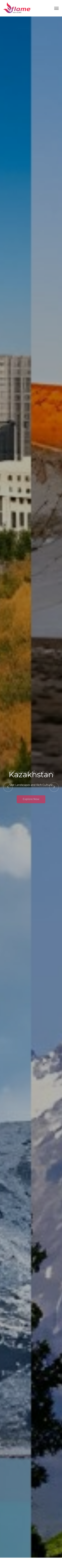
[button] (8, 787)
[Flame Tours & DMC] (17, 7)
